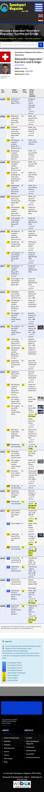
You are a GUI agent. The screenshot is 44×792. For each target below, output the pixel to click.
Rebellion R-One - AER (32, 296)
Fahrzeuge (8, 759)
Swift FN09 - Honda (32, 525)
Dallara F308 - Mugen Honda (32, 562)
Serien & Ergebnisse (11, 738)
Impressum (30, 747)
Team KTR (31, 361)
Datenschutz (31, 751)
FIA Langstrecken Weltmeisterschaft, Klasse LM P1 (15, 317)
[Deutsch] (41, 20)
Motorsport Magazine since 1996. (14, 710)
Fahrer (20, 39)
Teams (6, 755)
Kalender (7, 741)
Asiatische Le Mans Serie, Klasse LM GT (15, 101)
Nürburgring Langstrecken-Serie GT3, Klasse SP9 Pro (15, 155)
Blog (5, 762)
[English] (41, 16)
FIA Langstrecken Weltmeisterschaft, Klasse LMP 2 (15, 464)
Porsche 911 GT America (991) (32, 436)
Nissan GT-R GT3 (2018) (32, 198)
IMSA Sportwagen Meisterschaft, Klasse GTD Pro (15, 120)
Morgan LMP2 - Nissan (32, 453)
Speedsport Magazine (8, 39)
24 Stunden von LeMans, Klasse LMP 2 (15, 453)
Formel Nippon (16, 523)
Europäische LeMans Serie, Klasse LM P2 (15, 244)
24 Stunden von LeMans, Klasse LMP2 (15, 399)
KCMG (30, 116)
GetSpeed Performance (31, 101)
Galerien (7, 745)
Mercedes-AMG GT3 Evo (32, 107)
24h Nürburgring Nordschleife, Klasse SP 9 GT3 (15, 270)
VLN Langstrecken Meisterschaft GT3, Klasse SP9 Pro (16, 222)
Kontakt (29, 738)
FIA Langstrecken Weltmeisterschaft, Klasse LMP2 (15, 410)
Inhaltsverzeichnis (33, 757)
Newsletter (30, 754)
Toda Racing (32, 558)
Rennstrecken (9, 748)
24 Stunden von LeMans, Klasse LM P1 (15, 294)
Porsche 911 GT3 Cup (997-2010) (32, 477)
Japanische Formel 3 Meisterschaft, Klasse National (16, 595)
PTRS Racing (32, 606)
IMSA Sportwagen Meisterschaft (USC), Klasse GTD (15, 434)
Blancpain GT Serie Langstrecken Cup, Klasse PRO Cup (15, 201)
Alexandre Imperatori (33, 39)
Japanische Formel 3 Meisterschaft (16, 569)
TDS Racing (32, 242)
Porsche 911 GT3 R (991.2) (32, 118)
